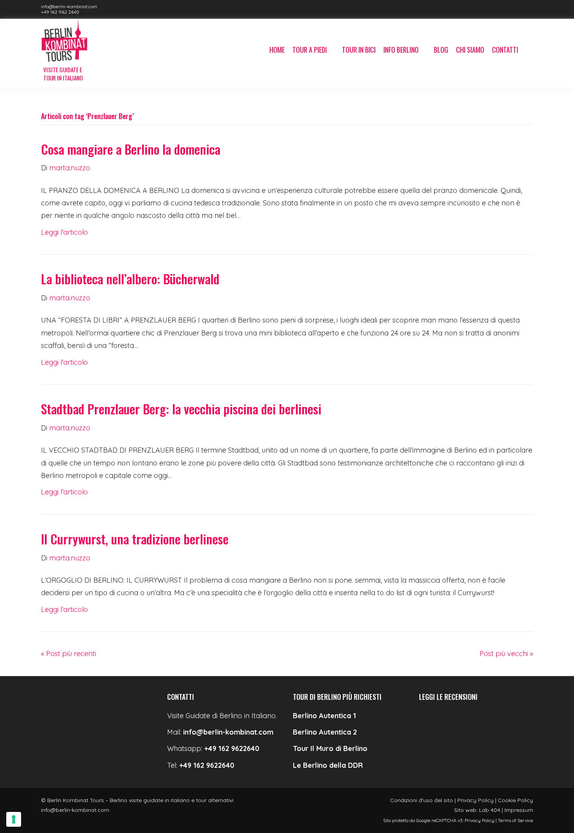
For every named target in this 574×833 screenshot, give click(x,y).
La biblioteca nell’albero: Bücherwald (130, 278)
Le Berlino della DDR (328, 765)
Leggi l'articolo (64, 232)
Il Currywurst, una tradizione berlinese (134, 539)
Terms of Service (515, 820)
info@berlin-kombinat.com (69, 6)
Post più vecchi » (506, 653)
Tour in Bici (359, 50)
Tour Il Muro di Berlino (330, 748)
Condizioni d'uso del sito (421, 800)
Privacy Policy (475, 800)
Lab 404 (489, 809)
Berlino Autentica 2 (325, 732)
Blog (441, 50)
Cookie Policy (515, 800)
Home (277, 50)
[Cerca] (527, 50)
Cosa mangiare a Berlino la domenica (130, 149)
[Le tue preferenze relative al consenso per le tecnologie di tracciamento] (13, 819)
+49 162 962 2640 (60, 12)
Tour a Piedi (309, 50)
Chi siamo (470, 50)
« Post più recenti (68, 653)
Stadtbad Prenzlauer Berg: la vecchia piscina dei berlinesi (181, 409)
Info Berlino (401, 50)
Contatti (505, 50)
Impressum (518, 809)
